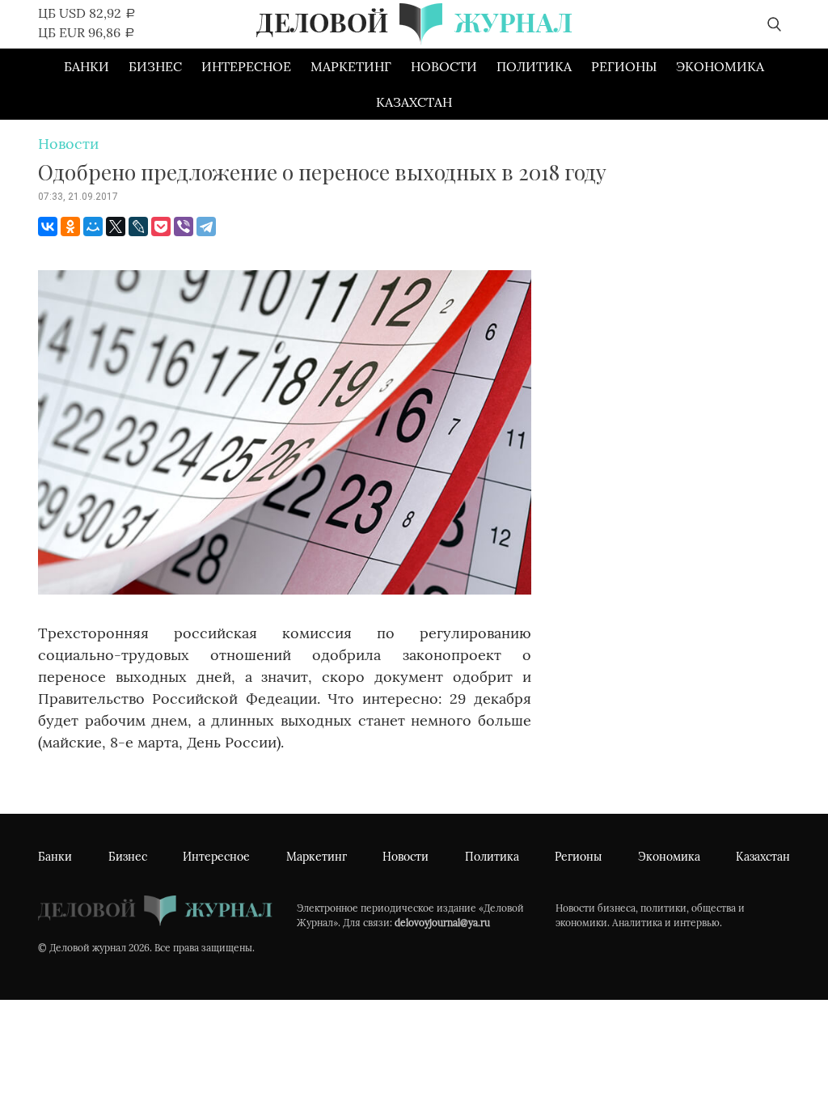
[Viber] (183, 226)
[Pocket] (161, 226)
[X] (115, 226)
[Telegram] (206, 226)
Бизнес (155, 66)
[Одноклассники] (70, 226)
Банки (86, 66)
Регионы (624, 66)
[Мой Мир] (93, 226)
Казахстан (414, 102)
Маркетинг (350, 66)
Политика (534, 66)
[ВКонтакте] (47, 226)
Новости (444, 66)
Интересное (246, 66)
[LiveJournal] (138, 226)
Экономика (720, 66)
